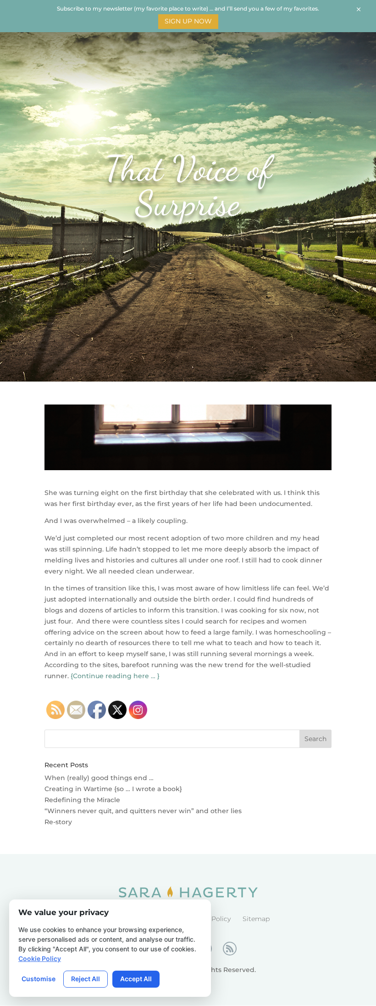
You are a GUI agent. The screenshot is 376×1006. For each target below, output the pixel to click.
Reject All (85, 979)
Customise (38, 979)
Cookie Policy (39, 958)
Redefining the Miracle (82, 800)
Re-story (58, 822)
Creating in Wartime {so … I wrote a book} (113, 789)
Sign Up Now (188, 21)
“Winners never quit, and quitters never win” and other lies (143, 811)
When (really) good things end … (99, 778)
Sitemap (256, 919)
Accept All (136, 979)
